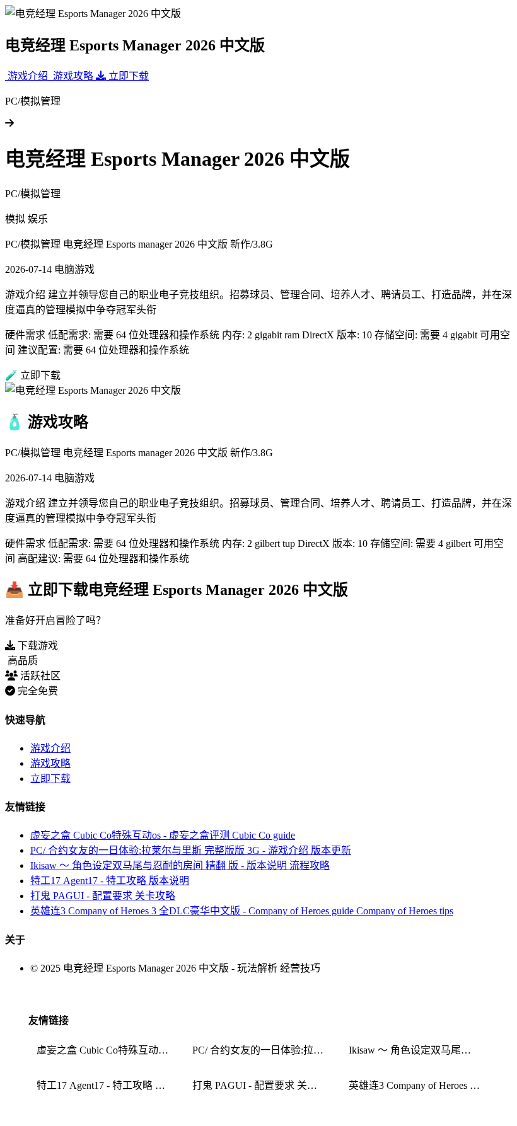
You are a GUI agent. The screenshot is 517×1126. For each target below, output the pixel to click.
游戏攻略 (50, 763)
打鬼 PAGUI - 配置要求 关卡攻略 (102, 895)
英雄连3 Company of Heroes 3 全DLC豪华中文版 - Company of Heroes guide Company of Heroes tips (241, 910)
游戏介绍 (50, 748)
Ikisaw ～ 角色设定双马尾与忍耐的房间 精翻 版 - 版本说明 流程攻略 (180, 865)
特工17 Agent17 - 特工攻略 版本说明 (109, 880)
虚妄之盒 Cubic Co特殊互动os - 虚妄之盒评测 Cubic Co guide (162, 835)
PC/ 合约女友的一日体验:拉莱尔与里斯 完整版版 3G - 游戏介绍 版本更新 (190, 850)
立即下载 (50, 778)
